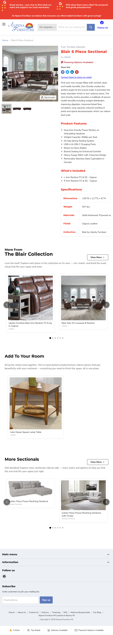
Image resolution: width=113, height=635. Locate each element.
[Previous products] (7, 305)
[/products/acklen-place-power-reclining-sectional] (30, 489)
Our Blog (97, 612)
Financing (56, 612)
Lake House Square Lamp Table (25, 432)
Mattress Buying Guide (80, 612)
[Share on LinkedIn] (72, 72)
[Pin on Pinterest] (77, 72)
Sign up (46, 600)
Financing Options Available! (78, 62)
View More (96, 257)
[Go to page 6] (62, 338)
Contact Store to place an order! (76, 77)
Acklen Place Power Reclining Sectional (28, 501)
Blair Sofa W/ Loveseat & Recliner (78, 323)
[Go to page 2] (52, 338)
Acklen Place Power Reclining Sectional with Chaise (81, 514)
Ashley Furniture (15, 504)
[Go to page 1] (50, 338)
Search (12, 612)
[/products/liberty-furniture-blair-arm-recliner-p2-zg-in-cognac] (30, 298)
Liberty (67, 57)
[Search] (91, 27)
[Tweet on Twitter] (67, 72)
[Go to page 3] (55, 338)
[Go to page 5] (60, 338)
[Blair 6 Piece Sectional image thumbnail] (6, 108)
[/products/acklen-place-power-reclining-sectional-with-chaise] (83, 495)
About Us (22, 612)
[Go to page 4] (57, 338)
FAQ (65, 612)
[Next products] (106, 305)
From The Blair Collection (73, 47)
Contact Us (33, 612)
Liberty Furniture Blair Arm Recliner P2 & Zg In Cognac (30, 324)
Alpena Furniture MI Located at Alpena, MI (57, 615)
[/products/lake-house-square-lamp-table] (36, 403)
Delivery (45, 612)
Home (5, 40)
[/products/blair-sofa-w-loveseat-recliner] (83, 298)
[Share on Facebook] (62, 72)
